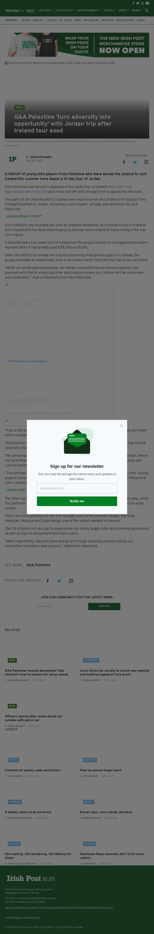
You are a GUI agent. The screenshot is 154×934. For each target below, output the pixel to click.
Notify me (77, 501)
